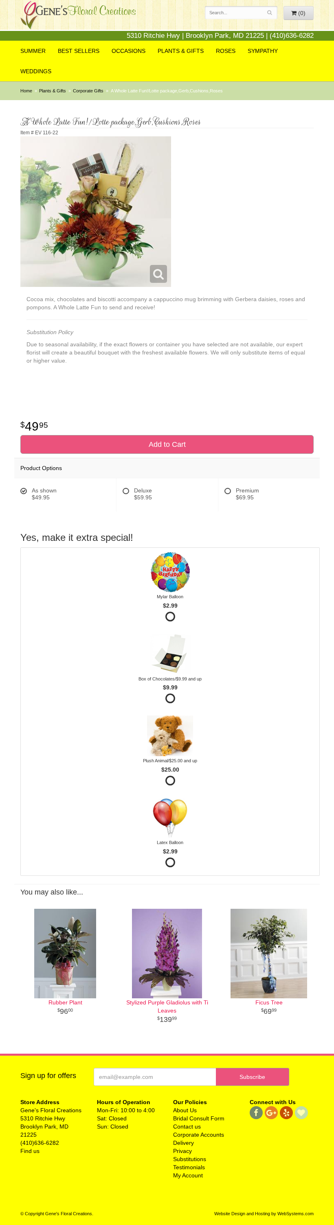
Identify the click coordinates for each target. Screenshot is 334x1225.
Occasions (128, 51)
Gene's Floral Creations (78, 21)
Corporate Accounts (198, 1134)
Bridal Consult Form (198, 1118)
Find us (30, 1151)
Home (26, 90)
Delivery (183, 1143)
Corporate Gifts (88, 90)
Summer (33, 51)
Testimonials (189, 1167)
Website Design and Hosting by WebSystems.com (264, 1213)
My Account (188, 1175)
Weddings (35, 71)
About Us (185, 1110)
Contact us (187, 1126)
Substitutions (189, 1159)
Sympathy (263, 51)
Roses (225, 51)
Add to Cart (167, 444)
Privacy (182, 1151)
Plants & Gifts (181, 51)
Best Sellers (78, 51)
